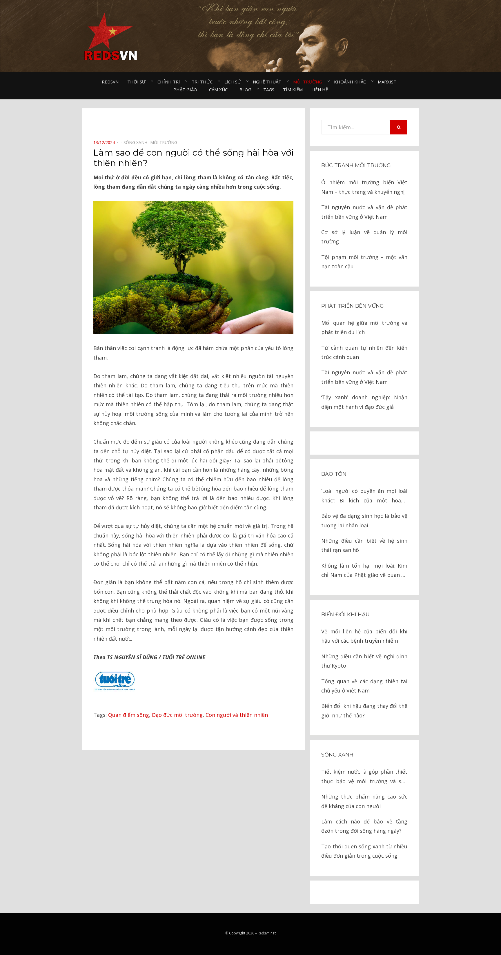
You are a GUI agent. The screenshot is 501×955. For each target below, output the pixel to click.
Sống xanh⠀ (137, 142)
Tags (268, 89)
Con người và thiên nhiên (237, 714)
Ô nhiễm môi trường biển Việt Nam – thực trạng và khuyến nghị (364, 187)
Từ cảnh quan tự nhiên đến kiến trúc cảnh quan (364, 352)
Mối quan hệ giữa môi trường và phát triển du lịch (364, 327)
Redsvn (110, 82)
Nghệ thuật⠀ (268, 82)
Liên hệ (319, 89)
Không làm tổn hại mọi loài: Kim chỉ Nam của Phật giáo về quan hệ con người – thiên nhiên (364, 571)
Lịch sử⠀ (234, 82)
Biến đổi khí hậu (345, 614)
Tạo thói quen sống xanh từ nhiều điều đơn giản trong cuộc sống (364, 851)
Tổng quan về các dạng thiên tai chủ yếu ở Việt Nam (364, 686)
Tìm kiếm (293, 89)
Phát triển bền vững (352, 306)
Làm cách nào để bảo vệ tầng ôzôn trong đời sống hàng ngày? (364, 826)
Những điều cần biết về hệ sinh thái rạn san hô (364, 545)
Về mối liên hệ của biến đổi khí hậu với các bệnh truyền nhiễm (364, 636)
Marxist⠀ (389, 82)
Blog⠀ (247, 89)
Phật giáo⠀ (186, 89)
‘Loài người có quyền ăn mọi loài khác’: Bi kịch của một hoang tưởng (364, 496)
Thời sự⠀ (138, 82)
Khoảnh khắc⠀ (351, 82)
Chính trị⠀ (170, 82)
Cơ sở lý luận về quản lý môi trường (364, 237)
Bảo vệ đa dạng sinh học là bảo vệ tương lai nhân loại (364, 520)
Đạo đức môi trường (177, 714)
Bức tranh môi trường (356, 165)
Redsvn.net (267, 933)
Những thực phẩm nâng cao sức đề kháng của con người (364, 801)
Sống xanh (337, 755)
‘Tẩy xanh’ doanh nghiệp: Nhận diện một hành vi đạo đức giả (364, 402)
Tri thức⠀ (204, 82)
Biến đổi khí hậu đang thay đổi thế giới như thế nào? (364, 710)
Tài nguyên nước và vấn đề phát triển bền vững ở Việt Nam (364, 212)
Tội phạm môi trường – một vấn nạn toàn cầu (364, 262)
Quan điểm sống (128, 714)
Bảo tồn (333, 474)
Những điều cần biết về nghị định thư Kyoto (364, 661)
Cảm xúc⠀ (220, 89)
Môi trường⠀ (309, 82)
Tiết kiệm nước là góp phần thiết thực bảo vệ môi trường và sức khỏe (364, 777)
